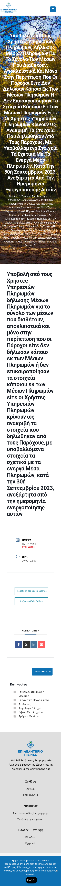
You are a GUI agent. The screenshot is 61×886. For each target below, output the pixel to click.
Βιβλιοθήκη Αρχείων (31, 712)
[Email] (41, 644)
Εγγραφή (30, 843)
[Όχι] (56, 872)
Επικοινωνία (30, 794)
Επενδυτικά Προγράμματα (34, 700)
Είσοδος (30, 837)
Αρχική (13, 196)
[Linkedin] (33, 644)
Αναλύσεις (25, 704)
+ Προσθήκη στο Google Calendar (31, 591)
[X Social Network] (26, 644)
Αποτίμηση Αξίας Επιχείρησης (30, 813)
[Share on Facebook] (18, 644)
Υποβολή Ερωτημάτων (30, 819)
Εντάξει (31, 880)
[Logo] (30, 751)
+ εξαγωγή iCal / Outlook (31, 601)
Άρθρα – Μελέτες (29, 716)
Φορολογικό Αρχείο (30, 708)
